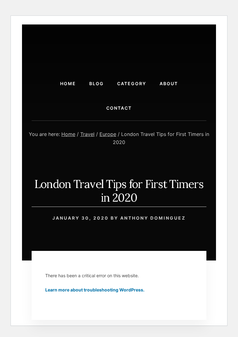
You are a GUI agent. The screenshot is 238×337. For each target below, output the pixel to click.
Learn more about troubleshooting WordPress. (94, 289)
